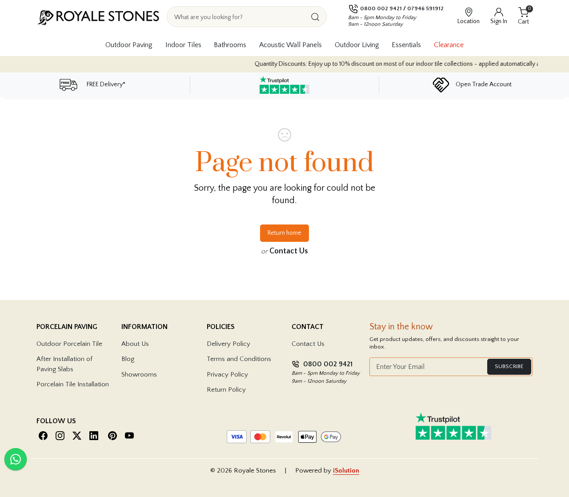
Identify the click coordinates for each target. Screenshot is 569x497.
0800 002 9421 (381, 8)
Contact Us (288, 251)
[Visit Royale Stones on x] (77, 435)
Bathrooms (230, 45)
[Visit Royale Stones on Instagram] (60, 435)
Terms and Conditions (239, 359)
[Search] (315, 17)
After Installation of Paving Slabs (64, 364)
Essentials (406, 45)
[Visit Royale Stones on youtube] (129, 435)
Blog (127, 359)
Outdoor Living (357, 45)
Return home (284, 232)
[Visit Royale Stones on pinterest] (112, 435)
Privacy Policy (227, 374)
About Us (135, 344)
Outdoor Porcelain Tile (69, 344)
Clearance (449, 45)
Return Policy (226, 389)
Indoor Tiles (183, 45)
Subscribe (509, 366)
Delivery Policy (228, 344)
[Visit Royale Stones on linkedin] (93, 435)
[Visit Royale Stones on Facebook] (43, 435)
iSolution (346, 470)
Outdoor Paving (128, 45)
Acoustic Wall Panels (290, 45)
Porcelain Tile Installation (72, 384)
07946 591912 (425, 8)
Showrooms (139, 374)
